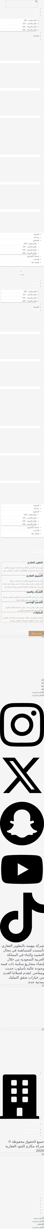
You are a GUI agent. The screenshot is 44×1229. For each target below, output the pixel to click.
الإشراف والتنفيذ (34, 592)
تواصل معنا (35, 39)
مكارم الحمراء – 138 (29, 30)
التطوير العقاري (35, 562)
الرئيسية (36, 9)
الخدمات (36, 36)
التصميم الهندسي (34, 602)
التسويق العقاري (34, 575)
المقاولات (38, 612)
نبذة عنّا (36, 12)
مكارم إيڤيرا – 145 (30, 20)
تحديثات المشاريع (33, 33)
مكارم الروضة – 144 (29, 27)
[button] (22, 137)
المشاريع (36, 15)
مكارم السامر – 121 (30, 23)
